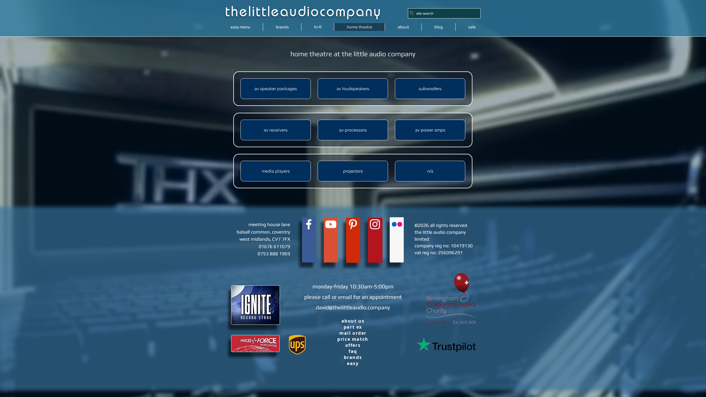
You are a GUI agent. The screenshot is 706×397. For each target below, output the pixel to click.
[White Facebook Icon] (308, 224)
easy (353, 363)
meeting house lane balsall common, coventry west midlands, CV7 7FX (263, 232)
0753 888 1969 (274, 253)
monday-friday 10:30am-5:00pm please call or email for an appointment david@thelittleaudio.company (353, 296)
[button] (430, 171)
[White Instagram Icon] (375, 224)
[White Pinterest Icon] (353, 224)
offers (353, 345)
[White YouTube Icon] (331, 224)
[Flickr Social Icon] (397, 224)
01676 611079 (274, 246)
